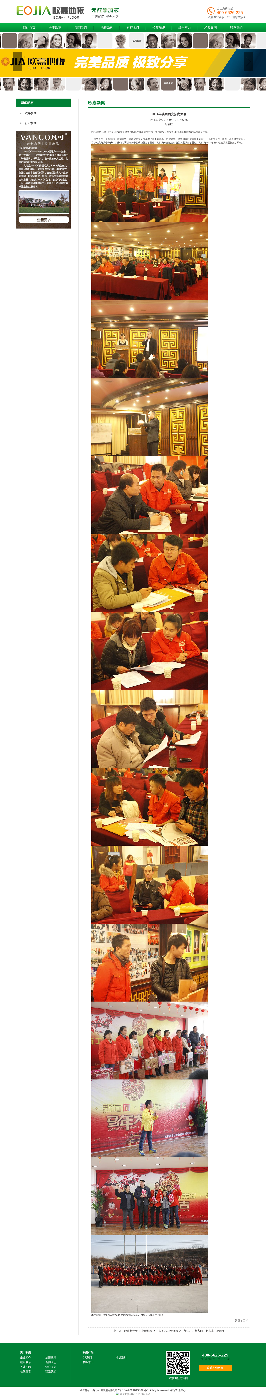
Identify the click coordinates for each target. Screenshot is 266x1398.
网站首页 (29, 27)
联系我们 (236, 27)
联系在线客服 (215, 1367)
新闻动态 (81, 27)
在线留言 (25, 1371)
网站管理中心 (178, 1390)
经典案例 (210, 27)
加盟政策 (50, 1357)
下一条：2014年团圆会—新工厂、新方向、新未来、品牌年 (189, 1330)
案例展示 (25, 1362)
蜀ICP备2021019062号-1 (133, 1390)
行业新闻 (31, 123)
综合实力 (184, 27)
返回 (237, 1320)
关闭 (245, 1320)
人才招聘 (25, 1366)
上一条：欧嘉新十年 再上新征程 (132, 1330)
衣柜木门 (133, 27)
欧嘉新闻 (31, 113)
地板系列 (107, 27)
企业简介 (25, 1357)
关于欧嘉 (55, 27)
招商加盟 (158, 27)
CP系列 (87, 1357)
